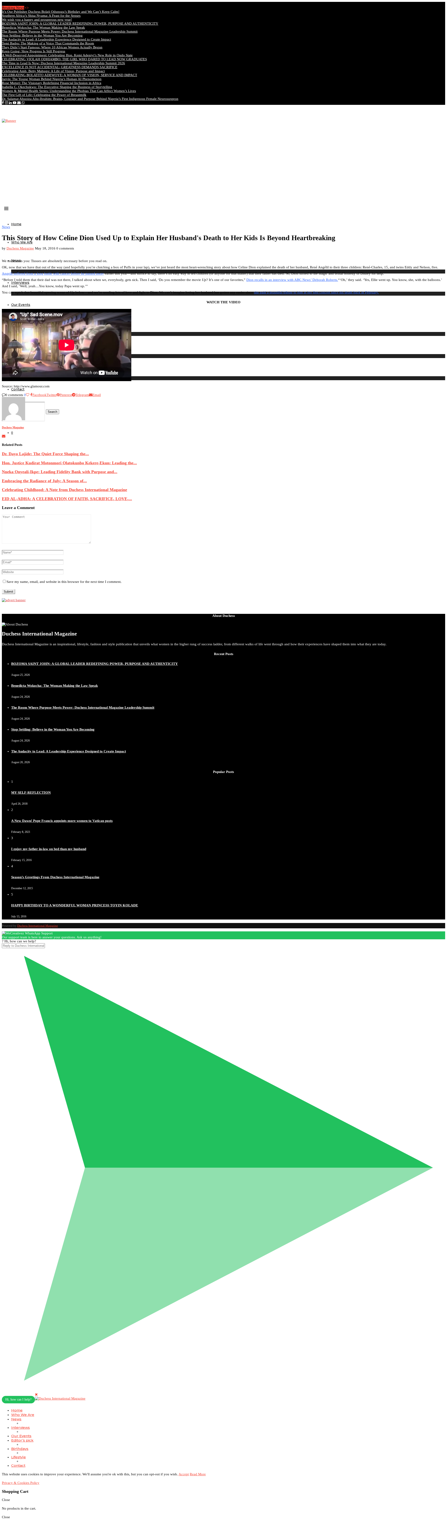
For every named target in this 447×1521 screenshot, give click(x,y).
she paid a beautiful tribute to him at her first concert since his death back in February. (316, 292)
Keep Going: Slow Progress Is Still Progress (33, 51)
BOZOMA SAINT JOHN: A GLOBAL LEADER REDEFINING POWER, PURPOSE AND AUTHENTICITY (80, 23)
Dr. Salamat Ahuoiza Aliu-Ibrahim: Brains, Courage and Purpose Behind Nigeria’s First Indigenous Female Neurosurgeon (90, 99)
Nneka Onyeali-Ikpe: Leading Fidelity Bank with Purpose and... (59, 471)
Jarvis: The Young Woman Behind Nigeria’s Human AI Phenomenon (52, 79)
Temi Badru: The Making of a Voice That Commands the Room (48, 43)
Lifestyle (18, 1457)
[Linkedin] (10, 103)
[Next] (27, 8)
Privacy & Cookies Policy (20, 1483)
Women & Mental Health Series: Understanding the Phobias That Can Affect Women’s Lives (69, 91)
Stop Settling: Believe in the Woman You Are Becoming (42, 35)
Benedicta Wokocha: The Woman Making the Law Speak (43, 27)
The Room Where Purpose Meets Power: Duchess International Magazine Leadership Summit (70, 31)
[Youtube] (14, 103)
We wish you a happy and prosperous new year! (37, 19)
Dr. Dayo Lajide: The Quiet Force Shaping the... (45, 453)
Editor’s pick (22, 1440)
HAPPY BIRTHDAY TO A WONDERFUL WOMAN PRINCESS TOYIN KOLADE (74, 905)
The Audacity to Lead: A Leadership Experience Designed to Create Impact (56, 39)
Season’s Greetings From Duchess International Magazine (55, 877)
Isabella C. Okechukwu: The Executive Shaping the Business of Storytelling (57, 87)
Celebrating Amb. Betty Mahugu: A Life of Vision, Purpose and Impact (53, 71)
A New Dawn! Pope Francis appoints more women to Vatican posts (62, 821)
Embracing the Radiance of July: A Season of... (44, 481)
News (16, 1419)
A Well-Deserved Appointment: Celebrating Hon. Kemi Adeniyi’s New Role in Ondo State (67, 55)
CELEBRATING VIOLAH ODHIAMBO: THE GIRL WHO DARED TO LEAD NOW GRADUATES (74, 59)
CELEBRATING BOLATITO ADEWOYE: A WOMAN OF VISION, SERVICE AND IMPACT (69, 75)
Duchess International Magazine (37, 925)
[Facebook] (3, 103)
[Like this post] (27, 395)
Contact (18, 1465)
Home (16, 224)
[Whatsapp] (23, 103)
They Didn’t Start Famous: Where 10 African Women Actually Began (52, 47)
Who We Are (22, 242)
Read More (198, 1474)
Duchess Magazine (20, 248)
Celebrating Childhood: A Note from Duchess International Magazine (64, 489)
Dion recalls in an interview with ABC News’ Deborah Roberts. (292, 280)
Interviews (20, 1427)
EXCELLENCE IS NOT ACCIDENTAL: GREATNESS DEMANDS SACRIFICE (59, 67)
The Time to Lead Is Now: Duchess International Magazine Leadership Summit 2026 (63, 63)
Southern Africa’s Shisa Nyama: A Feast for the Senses (41, 15)
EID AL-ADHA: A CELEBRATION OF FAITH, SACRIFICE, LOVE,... (67, 498)
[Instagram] (6, 103)
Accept (184, 1474)
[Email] (19, 103)
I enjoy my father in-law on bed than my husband (48, 849)
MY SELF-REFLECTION (31, 792)
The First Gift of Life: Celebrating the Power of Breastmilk (44, 95)
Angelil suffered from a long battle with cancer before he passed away (53, 273)
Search (52, 412)
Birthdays (19, 1448)
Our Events (20, 305)
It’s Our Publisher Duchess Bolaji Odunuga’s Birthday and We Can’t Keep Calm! (60, 12)
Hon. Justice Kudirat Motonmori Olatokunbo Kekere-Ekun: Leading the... (69, 463)
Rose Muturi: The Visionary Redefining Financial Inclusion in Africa (51, 83)
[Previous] (25, 8)
